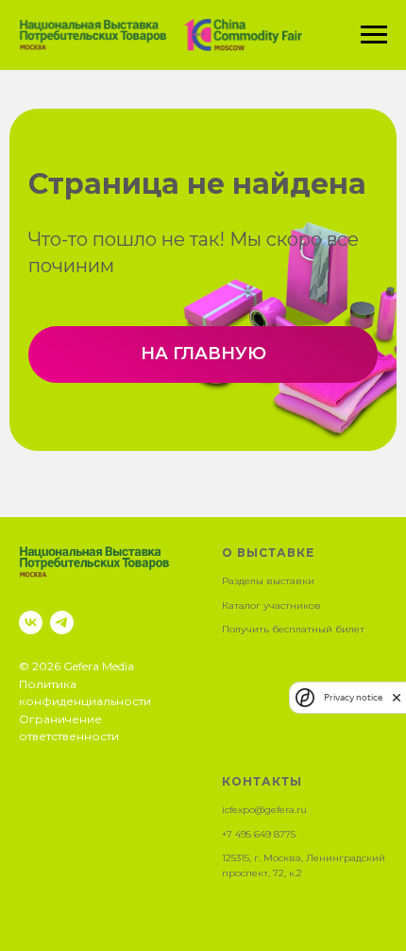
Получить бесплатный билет (293, 629)
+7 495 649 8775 (259, 834)
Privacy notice (353, 697)
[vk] (30, 622)
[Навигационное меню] (374, 35)
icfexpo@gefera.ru (264, 810)
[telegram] (62, 622)
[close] (396, 697)
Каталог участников (271, 605)
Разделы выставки (268, 581)
